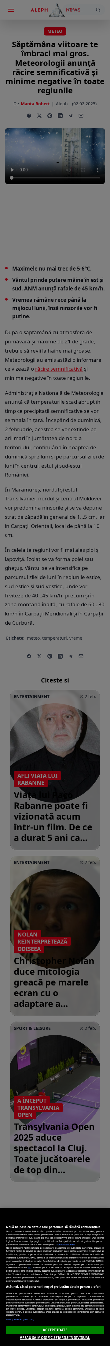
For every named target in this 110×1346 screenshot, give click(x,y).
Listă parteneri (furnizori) (20, 1319)
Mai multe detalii (66, 1244)
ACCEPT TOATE (55, 1330)
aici (29, 1267)
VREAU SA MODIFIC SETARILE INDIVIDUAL (55, 1337)
